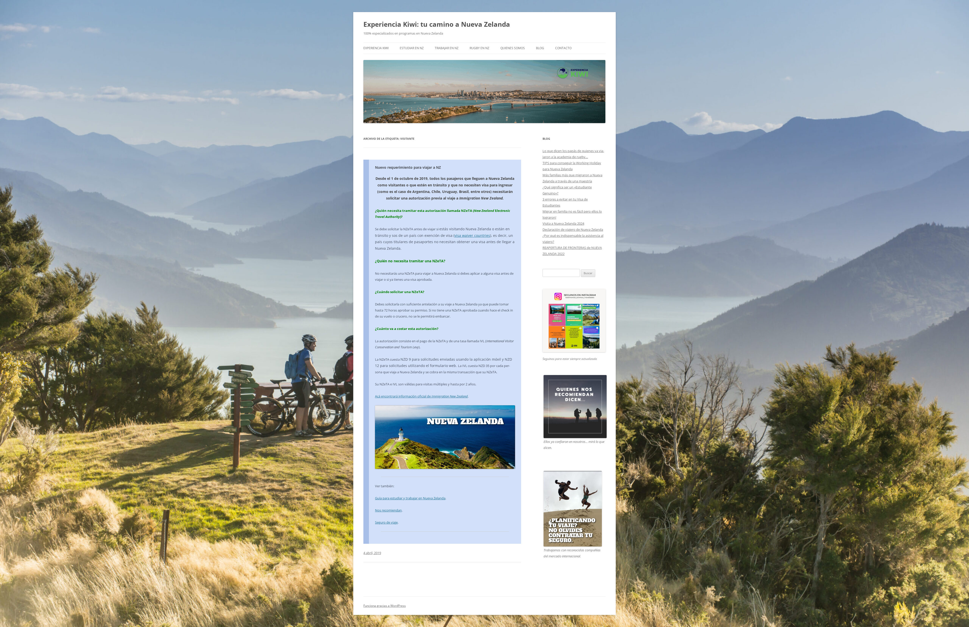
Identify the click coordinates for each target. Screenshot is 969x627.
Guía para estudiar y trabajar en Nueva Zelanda (410, 498)
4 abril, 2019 (372, 553)
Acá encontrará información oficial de (421, 396)
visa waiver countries (472, 235)
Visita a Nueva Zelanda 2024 (563, 223)
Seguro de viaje (386, 522)
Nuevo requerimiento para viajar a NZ (408, 167)
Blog (540, 48)
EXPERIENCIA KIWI (376, 48)
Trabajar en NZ (447, 48)
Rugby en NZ (479, 48)
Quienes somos (512, 48)
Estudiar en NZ (412, 48)
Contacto (563, 48)
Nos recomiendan (388, 510)
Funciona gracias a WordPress (384, 606)
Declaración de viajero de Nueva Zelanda (573, 229)
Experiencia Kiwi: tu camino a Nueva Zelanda (436, 24)
